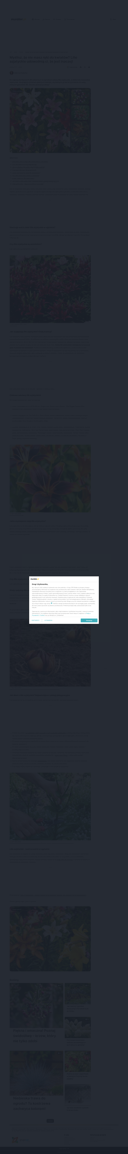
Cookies (42, 615)
